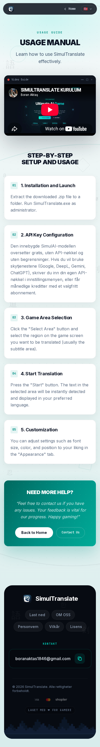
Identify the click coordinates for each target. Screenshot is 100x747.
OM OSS (63, 615)
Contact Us (70, 532)
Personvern (28, 626)
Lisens (76, 626)
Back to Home (34, 532)
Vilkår (54, 626)
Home (72, 9)
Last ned (37, 615)
